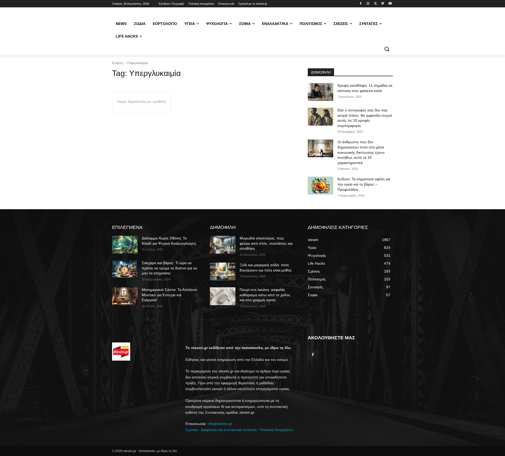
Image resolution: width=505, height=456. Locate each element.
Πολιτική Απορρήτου (277, 430)
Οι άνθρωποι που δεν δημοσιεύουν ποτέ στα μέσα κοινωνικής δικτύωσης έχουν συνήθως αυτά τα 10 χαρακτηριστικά (361, 152)
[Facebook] (361, 4)
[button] (386, 49)
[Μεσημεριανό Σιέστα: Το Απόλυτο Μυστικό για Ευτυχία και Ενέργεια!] (125, 296)
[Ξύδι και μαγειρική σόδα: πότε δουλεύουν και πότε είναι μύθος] (222, 271)
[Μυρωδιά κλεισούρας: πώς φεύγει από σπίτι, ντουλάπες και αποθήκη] (222, 245)
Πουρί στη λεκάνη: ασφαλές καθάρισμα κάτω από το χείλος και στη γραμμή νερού (265, 295)
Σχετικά (191, 430)
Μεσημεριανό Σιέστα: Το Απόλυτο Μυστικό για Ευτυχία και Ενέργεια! (169, 295)
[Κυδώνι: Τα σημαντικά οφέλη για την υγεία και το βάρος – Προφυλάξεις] (320, 185)
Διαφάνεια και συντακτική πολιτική (228, 430)
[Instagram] (368, 4)
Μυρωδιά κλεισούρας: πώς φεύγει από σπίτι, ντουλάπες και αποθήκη (266, 243)
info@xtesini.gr (220, 424)
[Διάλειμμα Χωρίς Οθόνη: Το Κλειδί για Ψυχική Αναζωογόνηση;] (125, 245)
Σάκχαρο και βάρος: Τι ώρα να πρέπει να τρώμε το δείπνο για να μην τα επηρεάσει (169, 268)
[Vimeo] (383, 4)
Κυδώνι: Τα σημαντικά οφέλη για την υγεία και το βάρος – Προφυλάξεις (363, 184)
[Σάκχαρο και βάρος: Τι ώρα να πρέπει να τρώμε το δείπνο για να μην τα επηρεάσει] (125, 269)
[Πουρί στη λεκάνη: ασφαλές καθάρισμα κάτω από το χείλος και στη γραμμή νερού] (222, 296)
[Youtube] (390, 4)
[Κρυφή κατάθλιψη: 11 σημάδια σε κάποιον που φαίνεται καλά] (320, 92)
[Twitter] (375, 4)
